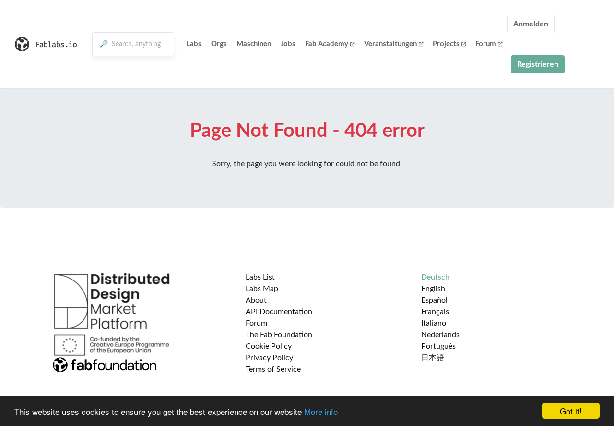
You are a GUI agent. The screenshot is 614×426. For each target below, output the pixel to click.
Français (435, 312)
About (256, 300)
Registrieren (537, 64)
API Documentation (279, 312)
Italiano (433, 323)
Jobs (288, 44)
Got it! (571, 411)
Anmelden (530, 24)
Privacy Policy (269, 358)
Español (434, 300)
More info (321, 411)
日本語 (432, 358)
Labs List (260, 277)
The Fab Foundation (279, 335)
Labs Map (262, 288)
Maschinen (253, 44)
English (433, 288)
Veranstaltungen (390, 44)
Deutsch (435, 277)
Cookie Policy (269, 346)
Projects (446, 44)
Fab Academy (326, 44)
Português (438, 346)
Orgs (219, 44)
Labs (193, 44)
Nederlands (440, 335)
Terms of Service (273, 369)
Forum (485, 44)
